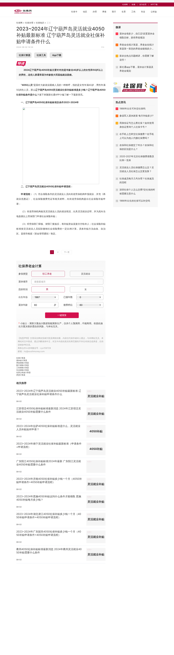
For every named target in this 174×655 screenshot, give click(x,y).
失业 (143, 11)
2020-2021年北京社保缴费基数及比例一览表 (136, 158)
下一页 (66, 252)
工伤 (133, 11)
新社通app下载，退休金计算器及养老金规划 (136, 69)
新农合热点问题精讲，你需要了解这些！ (136, 57)
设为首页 (142, 4)
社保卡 (74, 11)
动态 (85, 11)
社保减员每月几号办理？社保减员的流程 (136, 180)
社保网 (125, 4)
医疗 (114, 11)
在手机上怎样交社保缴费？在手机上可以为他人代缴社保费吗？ (136, 136)
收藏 (133, 4)
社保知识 (40, 22)
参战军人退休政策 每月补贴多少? (136, 115)
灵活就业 (85, 273)
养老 (104, 11)
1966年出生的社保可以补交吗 (134, 200)
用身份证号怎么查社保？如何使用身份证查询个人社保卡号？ (136, 125)
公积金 (154, 11)
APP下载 (154, 4)
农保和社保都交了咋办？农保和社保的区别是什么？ (136, 147)
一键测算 (61, 315)
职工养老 (47, 273)
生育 (124, 11)
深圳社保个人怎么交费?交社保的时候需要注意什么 (137, 191)
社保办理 (29, 22)
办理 (95, 11)
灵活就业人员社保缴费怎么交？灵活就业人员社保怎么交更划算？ (136, 169)
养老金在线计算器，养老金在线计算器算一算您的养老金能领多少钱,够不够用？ (137, 47)
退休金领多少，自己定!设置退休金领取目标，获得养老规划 (137, 35)
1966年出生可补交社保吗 (132, 108)
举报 (102, 47)
